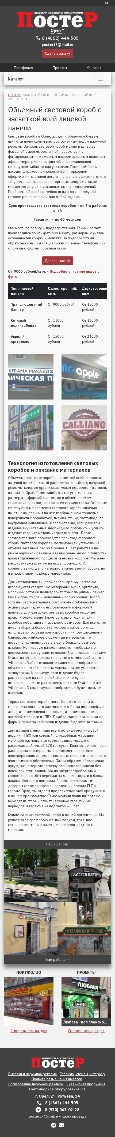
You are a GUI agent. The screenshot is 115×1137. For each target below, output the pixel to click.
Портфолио (23, 67)
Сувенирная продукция (86, 1084)
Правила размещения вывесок (57, 1078)
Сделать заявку (57, 53)
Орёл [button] (56, 30)
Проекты (60, 67)
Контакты (94, 67)
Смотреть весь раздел (28, 1030)
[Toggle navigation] (100, 78)
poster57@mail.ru (57, 44)
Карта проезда (74, 1116)
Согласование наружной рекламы (36, 1084)
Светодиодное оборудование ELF (57, 1089)
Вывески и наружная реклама (32, 1073)
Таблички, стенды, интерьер (82, 1073)
